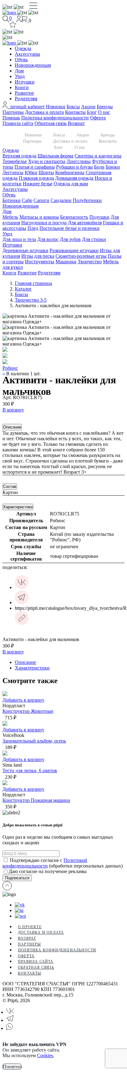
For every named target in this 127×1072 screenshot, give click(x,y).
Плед (32, 228)
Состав (9, 486)
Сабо (27, 200)
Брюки (113, 167)
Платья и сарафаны (34, 167)
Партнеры (13, 112)
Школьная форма (55, 155)
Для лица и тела (19, 239)
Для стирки (94, 239)
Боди (99, 167)
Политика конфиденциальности (55, 117)
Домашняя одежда (74, 178)
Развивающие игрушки (74, 250)
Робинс (10, 368)
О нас (104, 112)
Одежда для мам (71, 183)
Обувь (21, 59)
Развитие (24, 93)
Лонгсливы (79, 161)
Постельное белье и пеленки (69, 228)
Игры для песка (37, 256)
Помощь (11, 117)
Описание (12, 427)
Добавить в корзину (23, 700)
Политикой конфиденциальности (44, 863)
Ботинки (11, 200)
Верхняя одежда (19, 155)
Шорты (46, 172)
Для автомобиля (85, 222)
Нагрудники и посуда (44, 222)
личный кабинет (26, 106)
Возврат (76, 123)
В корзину (13, 409)
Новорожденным (33, 65)
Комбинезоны (69, 172)
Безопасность (74, 217)
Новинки (55, 106)
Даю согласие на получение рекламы (48, 871)
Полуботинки (87, 200)
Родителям (26, 98)
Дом (19, 70)
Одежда (23, 48)
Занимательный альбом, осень (34, 740)
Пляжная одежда (36, 178)
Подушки (99, 217)
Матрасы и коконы (39, 217)
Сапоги (41, 200)
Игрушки (25, 81)
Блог (92, 112)
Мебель (10, 217)
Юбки (31, 172)
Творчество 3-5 (31, 300)
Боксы (73, 106)
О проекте (30, 927)
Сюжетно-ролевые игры (81, 256)
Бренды (105, 106)
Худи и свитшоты (46, 161)
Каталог (23, 288)
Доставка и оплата (44, 112)
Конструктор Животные (27, 711)
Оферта (98, 117)
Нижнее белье (37, 183)
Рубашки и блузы (74, 167)
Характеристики (18, 507)
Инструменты (39, 261)
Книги (22, 87)
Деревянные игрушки (25, 250)
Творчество (90, 261)
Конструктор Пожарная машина (36, 800)
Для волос (48, 239)
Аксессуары (27, 54)
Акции (88, 106)
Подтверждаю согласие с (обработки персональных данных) (62, 863)
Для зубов (70, 239)
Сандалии (61, 200)
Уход (20, 76)
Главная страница (33, 283)
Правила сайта (17, 123)
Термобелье (14, 161)
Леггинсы (12, 172)
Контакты (75, 112)
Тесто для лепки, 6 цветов (29, 770)
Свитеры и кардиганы (98, 155)
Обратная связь (51, 123)
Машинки (65, 261)
